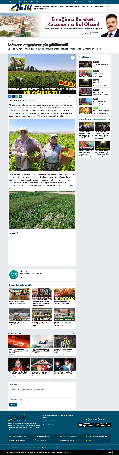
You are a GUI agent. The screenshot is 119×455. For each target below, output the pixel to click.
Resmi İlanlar (24, 2)
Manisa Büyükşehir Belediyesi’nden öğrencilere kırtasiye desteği (100, 75)
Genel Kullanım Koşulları (25, 447)
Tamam (109, 452)
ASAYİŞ (61, 6)
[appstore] (86, 425)
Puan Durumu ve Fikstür (18, 440)
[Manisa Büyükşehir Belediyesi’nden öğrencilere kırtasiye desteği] (86, 145)
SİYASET (90, 6)
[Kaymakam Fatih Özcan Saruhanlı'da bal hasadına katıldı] (42, 314)
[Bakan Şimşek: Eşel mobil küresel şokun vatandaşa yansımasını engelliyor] (42, 294)
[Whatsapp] (99, 419)
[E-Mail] (21, 277)
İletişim (14, 447)
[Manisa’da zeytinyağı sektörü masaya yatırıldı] (19, 294)
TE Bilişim (108, 449)
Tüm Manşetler (41, 440)
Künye (9, 447)
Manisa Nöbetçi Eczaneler (19, 436)
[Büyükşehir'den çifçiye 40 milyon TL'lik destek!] (19, 314)
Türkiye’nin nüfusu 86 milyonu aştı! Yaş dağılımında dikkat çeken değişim (100, 84)
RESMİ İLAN (99, 6)
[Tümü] (109, 57)
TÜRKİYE (96, 80)
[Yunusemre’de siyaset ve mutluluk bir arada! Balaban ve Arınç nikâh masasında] (102, 126)
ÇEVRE (95, 108)
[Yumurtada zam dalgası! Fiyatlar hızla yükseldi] (64, 294)
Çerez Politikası (46, 447)
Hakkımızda (55, 447)
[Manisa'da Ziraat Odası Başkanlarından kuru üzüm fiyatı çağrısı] (64, 314)
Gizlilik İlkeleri (37, 447)
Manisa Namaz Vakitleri (70, 436)
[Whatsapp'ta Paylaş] (16, 96)
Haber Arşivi (91, 440)
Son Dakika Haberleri (68, 440)
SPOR (77, 6)
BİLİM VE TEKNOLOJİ (41, 9)
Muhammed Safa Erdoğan (15, 100)
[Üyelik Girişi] (110, 2)
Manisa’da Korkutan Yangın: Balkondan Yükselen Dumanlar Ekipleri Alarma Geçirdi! (100, 103)
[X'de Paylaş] (13, 96)
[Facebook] (86, 419)
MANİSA (46, 6)
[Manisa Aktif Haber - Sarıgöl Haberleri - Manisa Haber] (21, 7)
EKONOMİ (70, 6)
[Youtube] (96, 419)
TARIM (83, 6)
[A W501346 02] (42, 210)
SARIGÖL (37, 6)
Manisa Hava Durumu (43, 436)
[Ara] (108, 6)
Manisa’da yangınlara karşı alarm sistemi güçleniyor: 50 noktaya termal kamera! (101, 93)
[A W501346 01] (42, 145)
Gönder (13, 404)
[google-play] (103, 425)
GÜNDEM (53, 6)
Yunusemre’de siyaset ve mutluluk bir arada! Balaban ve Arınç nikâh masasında (101, 66)
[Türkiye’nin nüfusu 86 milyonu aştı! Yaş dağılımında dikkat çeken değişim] (102, 145)
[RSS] (102, 419)
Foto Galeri (35, 2)
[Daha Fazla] (20, 96)
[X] (89, 419)
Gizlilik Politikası (73, 452)
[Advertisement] (43, 251)
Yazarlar (13, 2)
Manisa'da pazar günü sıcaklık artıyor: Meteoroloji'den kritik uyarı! (101, 112)
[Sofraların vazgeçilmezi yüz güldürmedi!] (42, 74)
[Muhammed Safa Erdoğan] (13, 274)
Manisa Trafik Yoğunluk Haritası (97, 436)
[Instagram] (92, 419)
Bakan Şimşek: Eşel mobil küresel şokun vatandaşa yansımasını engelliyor (40, 303)
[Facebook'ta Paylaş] (9, 96)
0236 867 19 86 (50, 421)
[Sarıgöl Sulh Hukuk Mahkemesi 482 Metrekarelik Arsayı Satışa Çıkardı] (86, 126)
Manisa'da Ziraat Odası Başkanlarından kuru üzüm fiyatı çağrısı (63, 323)
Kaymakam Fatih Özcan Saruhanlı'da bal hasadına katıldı (40, 323)
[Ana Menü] (108, 9)
